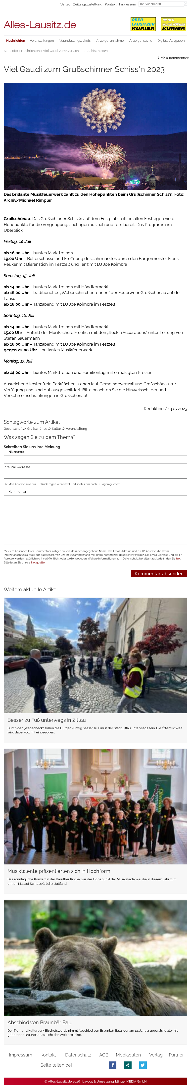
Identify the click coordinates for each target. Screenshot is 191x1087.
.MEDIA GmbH (131, 1081)
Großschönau (37, 428)
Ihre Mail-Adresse (17, 467)
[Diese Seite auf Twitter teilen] (143, 1065)
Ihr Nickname (14, 452)
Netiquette (38, 562)
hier (178, 558)
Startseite (11, 51)
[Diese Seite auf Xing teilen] (128, 1065)
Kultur (56, 428)
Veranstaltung (76, 428)
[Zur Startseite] (64, 22)
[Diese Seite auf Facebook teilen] (113, 1065)
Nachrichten (30, 51)
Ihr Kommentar (15, 492)
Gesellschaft (13, 428)
